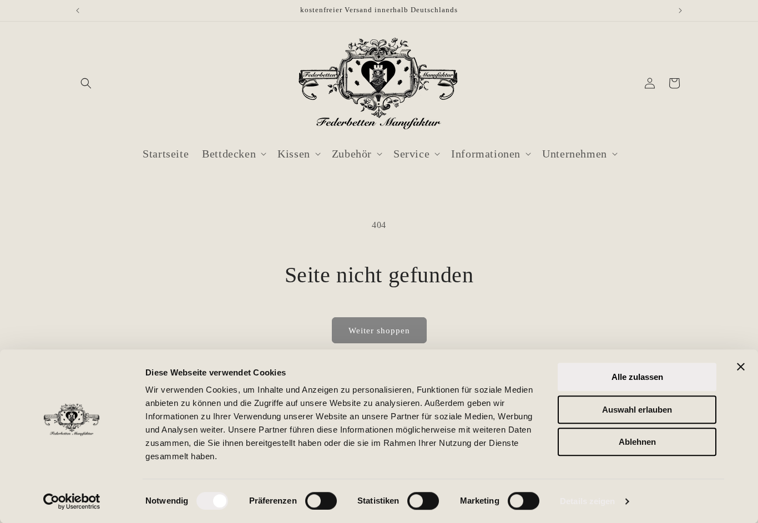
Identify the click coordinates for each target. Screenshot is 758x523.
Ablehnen (637, 441)
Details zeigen (587, 501)
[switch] (321, 501)
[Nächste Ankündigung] (680, 10)
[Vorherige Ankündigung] (77, 10)
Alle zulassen (637, 377)
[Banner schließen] (741, 366)
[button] (86, 83)
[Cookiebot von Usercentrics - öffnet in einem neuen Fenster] (71, 501)
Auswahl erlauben (637, 409)
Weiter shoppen (379, 330)
